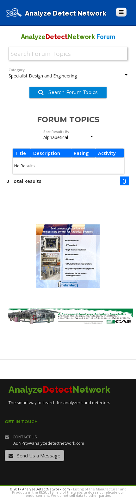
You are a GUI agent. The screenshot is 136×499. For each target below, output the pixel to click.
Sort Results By (56, 131)
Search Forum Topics (73, 92)
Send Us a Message (38, 455)
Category (17, 69)
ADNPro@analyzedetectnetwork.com (48, 443)
